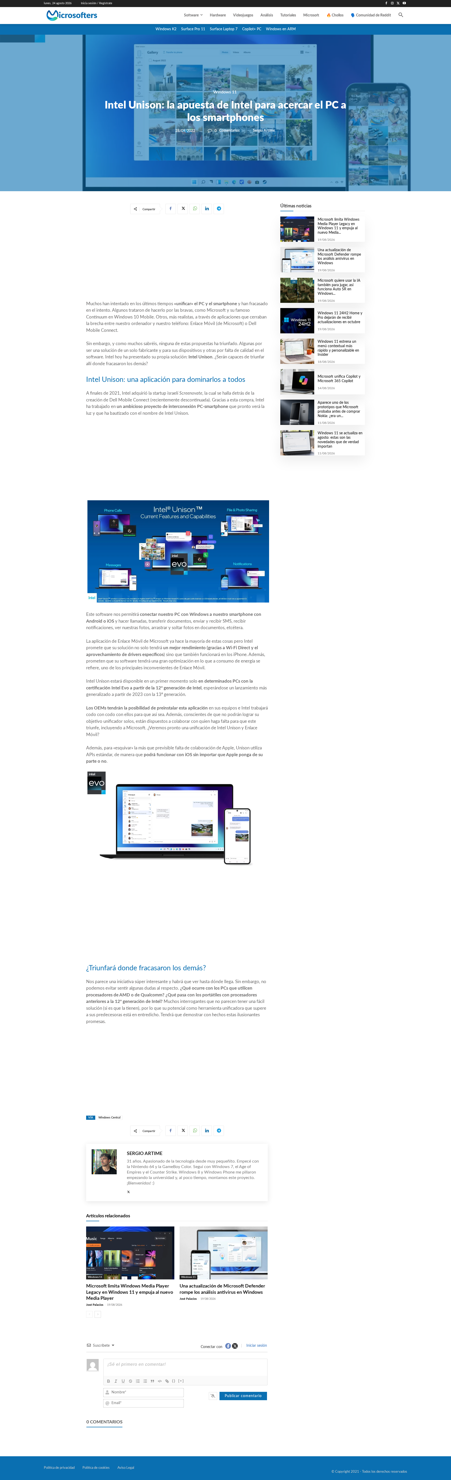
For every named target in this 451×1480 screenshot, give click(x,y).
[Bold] (108, 1381)
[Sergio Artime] (107, 1172)
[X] (398, 4)
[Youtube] (404, 4)
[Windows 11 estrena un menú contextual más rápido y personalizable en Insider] (297, 351)
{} (174, 1381)
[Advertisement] (177, 258)
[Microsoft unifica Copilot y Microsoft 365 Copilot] (297, 381)
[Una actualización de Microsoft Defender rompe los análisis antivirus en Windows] (224, 1252)
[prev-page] (89, 1314)
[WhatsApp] (194, 209)
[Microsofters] (84, 15)
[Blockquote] (152, 1381)
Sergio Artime (264, 131)
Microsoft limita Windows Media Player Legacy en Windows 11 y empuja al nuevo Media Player (129, 1292)
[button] (401, 15)
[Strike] (130, 1381)
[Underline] (123, 1381)
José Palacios (94, 1304)
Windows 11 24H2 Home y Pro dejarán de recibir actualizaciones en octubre (340, 317)
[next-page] (97, 1314)
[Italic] (116, 1381)
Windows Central (109, 1117)
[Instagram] (392, 4)
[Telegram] (218, 209)
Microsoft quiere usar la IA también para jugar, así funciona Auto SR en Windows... (339, 287)
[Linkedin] (206, 209)
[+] (181, 1381)
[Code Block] (159, 1381)
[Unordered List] (145, 1381)
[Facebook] (386, 4)
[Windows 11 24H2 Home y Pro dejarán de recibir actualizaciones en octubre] (297, 320)
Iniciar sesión (256, 1345)
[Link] (167, 1381)
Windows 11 (225, 92)
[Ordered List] (137, 1381)
